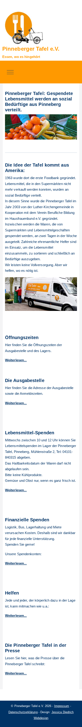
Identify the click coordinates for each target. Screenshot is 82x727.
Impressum (61, 706)
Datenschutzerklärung (23, 712)
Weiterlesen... (16, 403)
